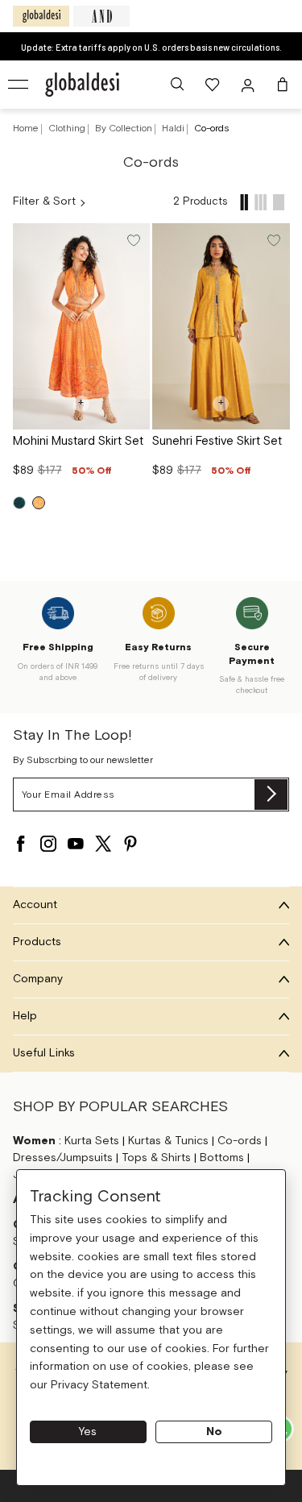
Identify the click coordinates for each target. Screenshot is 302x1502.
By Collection (125, 128)
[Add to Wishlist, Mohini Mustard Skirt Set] (132, 239)
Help (25, 1016)
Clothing (68, 128)
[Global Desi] (41, 16)
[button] (177, 85)
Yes (88, 1432)
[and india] (101, 16)
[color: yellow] (38, 502)
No (214, 1432)
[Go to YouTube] (76, 844)
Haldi (174, 128)
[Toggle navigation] (19, 84)
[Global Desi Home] (82, 85)
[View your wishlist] (213, 85)
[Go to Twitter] (103, 844)
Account (35, 905)
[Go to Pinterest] (130, 844)
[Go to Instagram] (48, 844)
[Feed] (244, 202)
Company (38, 979)
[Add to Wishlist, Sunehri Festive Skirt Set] (272, 239)
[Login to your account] (250, 85)
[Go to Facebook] (21, 844)
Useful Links (44, 1053)
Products (37, 942)
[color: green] (19, 502)
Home (26, 128)
